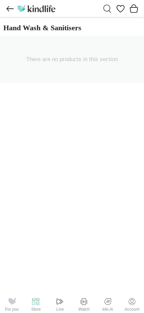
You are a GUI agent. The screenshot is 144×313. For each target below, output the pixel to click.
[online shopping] (36, 8)
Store (36, 309)
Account (132, 309)
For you (12, 309)
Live (60, 309)
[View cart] (134, 8)
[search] (107, 8)
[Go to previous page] (10, 8)
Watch (84, 309)
